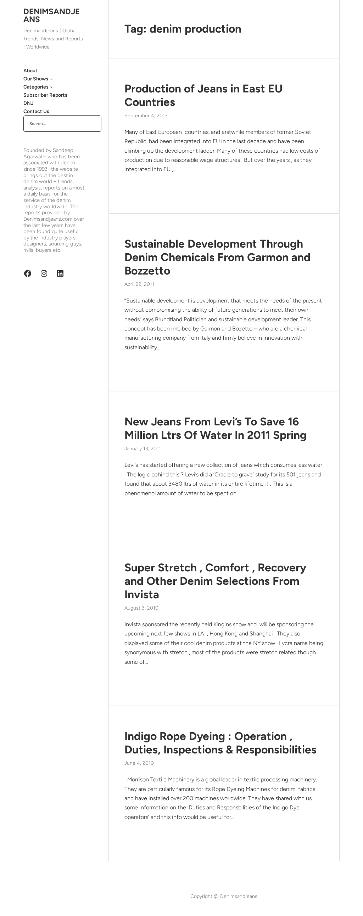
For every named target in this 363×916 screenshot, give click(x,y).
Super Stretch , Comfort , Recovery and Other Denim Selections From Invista (215, 581)
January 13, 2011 (142, 449)
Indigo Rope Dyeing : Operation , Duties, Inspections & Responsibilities (220, 742)
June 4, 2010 (139, 763)
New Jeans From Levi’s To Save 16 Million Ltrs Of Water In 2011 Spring (215, 428)
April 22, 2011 (139, 284)
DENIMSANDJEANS (51, 15)
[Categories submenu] (51, 86)
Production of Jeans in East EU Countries (203, 95)
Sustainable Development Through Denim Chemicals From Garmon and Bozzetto (217, 257)
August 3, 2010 (141, 608)
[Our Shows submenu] (51, 78)
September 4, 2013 (146, 116)
